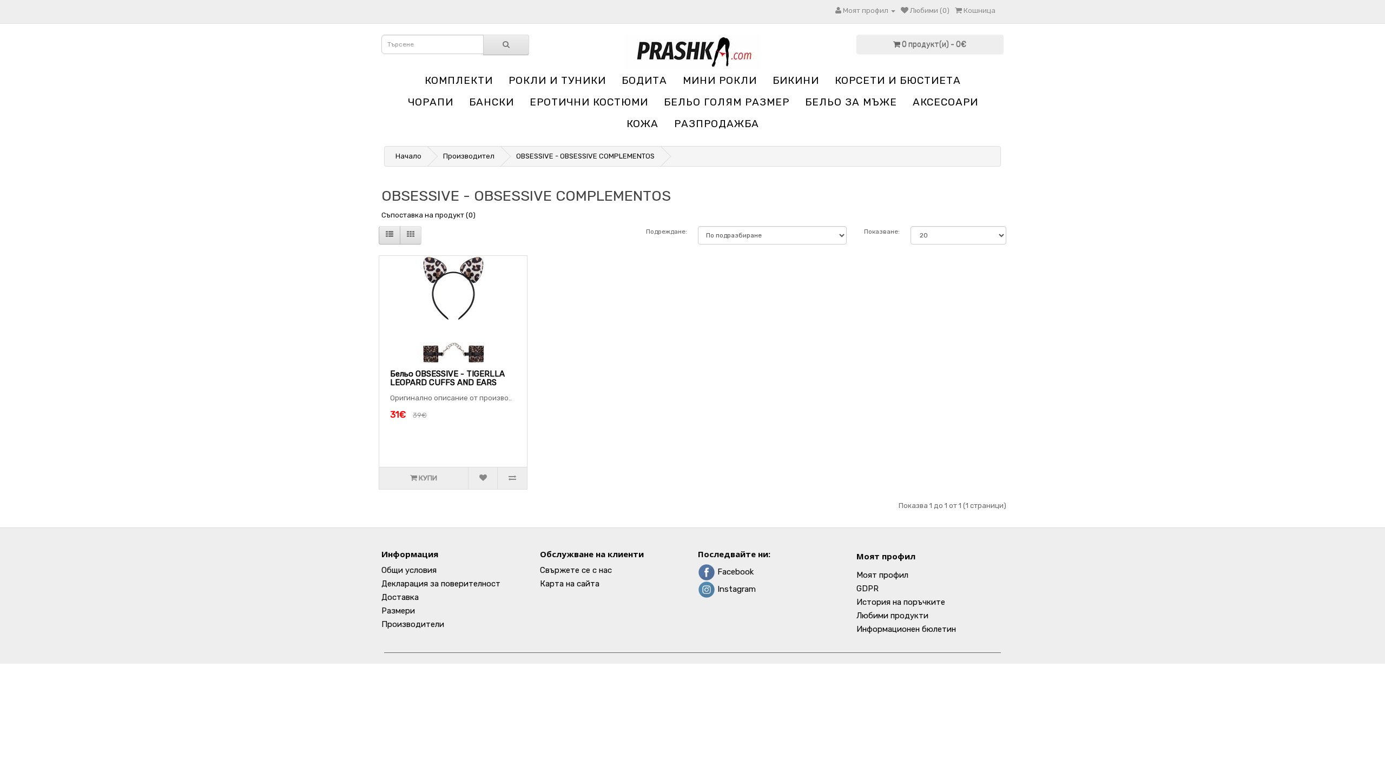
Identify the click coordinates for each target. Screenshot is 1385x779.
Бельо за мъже (851, 102)
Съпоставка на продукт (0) (428, 215)
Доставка (400, 597)
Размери (398, 611)
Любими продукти (892, 615)
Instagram (735, 589)
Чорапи (430, 102)
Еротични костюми (589, 102)
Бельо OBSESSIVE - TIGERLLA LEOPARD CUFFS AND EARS (447, 378)
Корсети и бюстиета (898, 80)
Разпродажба (716, 123)
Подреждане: (666, 231)
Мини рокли (720, 80)
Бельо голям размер (726, 102)
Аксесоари (945, 102)
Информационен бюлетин (906, 629)
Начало (408, 156)
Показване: (882, 231)
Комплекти (459, 80)
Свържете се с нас (576, 570)
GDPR (867, 588)
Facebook (734, 572)
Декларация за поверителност (440, 584)
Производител (468, 156)
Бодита (644, 80)
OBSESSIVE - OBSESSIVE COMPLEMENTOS (585, 156)
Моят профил (885, 556)
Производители (412, 624)
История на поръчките (900, 602)
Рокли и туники (557, 80)
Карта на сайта (569, 584)
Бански (491, 102)
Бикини (796, 80)
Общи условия (409, 570)
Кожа (642, 123)
